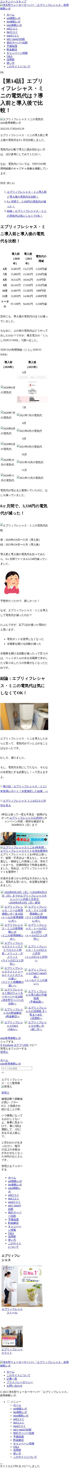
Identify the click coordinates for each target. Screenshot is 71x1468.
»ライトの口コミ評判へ (12, 962)
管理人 (5, 1092)
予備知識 (13, 1219)
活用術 (12, 1236)
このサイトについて (18, 1375)
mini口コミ (14, 1202)
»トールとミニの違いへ (36, 982)
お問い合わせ (14, 1385)
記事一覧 (12, 1378)
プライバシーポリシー (20, 1382)
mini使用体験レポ (10, 1038)
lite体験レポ (15, 1184)
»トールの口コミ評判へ (36, 937)
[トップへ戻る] (1, 1463)
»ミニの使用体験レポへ (12, 937)
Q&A (11, 1233)
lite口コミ (13, 1198)
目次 (3, 183)
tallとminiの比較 (22, 1429)
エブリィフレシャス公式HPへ (27, 817)
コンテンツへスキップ (13, 1)
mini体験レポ (20, 1415)
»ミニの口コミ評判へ (36, 959)
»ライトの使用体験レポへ (36, 919)
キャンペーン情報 (23, 1443)
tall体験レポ (15, 1181)
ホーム (12, 1177)
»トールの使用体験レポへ (12, 919)
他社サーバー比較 (23, 1433)
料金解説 (13, 1223)
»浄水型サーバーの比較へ (12, 1002)
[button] (33, 1045)
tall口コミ (13, 1195)
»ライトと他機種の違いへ (12, 984)
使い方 (12, 1239)
